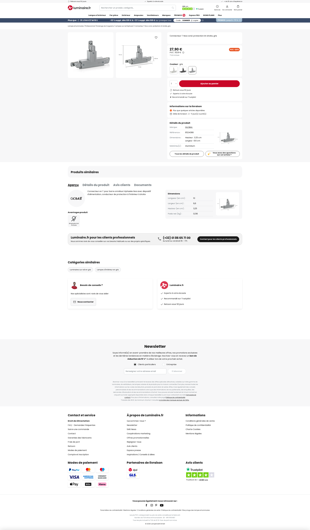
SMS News (131, 429)
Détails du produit (96, 185)
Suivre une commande (78, 429)
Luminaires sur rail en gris (80, 269)
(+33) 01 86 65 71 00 (176, 238)
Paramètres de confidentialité (111, 510)
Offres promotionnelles (138, 437)
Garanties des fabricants (80, 437)
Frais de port (74, 442)
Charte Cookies (193, 429)
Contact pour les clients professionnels (218, 239)
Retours (71, 446)
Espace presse (134, 450)
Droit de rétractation (79, 421)
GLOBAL (189, 127)
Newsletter (132, 425)
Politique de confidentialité (175, 397)
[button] (156, 37)
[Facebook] (148, 505)
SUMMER (187, 20)
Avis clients (121, 185)
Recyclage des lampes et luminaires (196, 510)
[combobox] (138, 8)
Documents (142, 185)
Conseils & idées (147, 454)
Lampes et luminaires (76, 26)
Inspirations (132, 454)
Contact (72, 433)
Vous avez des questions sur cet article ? (224, 154)
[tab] (73, 185)
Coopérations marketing (138, 433)
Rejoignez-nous (134, 442)
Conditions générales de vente (200, 421)
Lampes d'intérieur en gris (108, 269)
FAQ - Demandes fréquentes (81, 425)
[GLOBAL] (76, 198)
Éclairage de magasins (105, 26)
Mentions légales (194, 433)
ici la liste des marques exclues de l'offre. (174, 400)
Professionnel (90, 26)
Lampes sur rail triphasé (124, 26)
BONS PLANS (208, 15)
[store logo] (79, 7)
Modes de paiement (77, 450)
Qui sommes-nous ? (136, 421)
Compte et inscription (78, 454)
